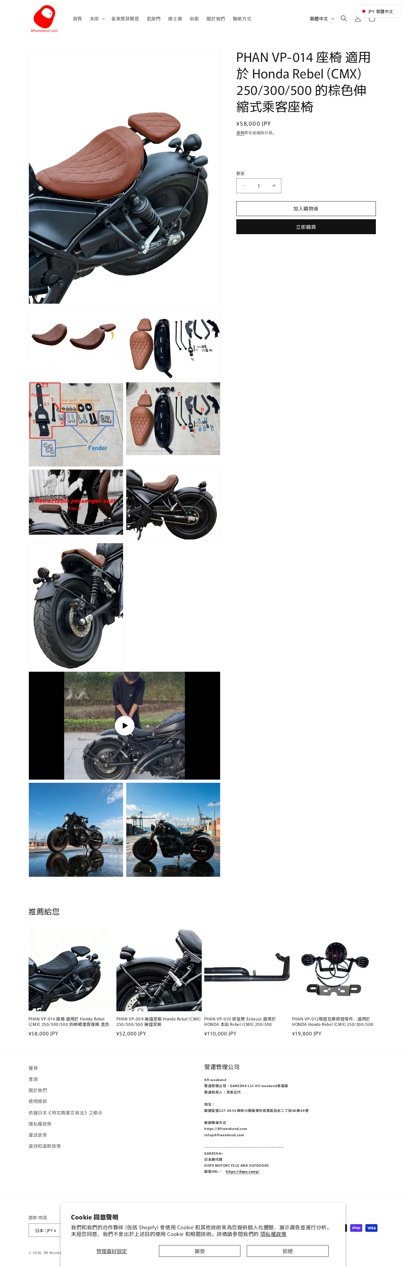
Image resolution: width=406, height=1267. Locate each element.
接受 (200, 1251)
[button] (97, 18)
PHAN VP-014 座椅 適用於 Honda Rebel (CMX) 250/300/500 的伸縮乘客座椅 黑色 (69, 1022)
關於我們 (38, 1090)
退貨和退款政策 (45, 1146)
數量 (240, 173)
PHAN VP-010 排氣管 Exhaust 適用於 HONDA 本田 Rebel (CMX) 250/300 (240, 1022)
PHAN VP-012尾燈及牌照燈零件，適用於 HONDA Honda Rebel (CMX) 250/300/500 (333, 1022)
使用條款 (38, 1101)
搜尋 (33, 1068)
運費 (240, 132)
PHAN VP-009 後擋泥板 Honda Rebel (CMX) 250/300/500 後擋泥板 (158, 1022)
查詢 (33, 1079)
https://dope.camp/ (242, 1171)
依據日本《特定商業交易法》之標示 (66, 1112)
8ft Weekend (55, 1252)
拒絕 (288, 1251)
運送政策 (38, 1135)
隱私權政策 (273, 1233)
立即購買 (306, 226)
